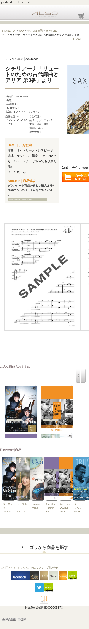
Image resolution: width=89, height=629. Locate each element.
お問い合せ (51, 567)
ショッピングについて (31, 567)
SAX (21, 30)
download (51, 30)
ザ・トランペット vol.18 (80, 508)
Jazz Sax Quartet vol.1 (51, 508)
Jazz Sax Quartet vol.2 (65, 508)
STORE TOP (9, 30)
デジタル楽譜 (35, 30)
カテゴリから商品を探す (44, 547)
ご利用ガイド (8, 567)
